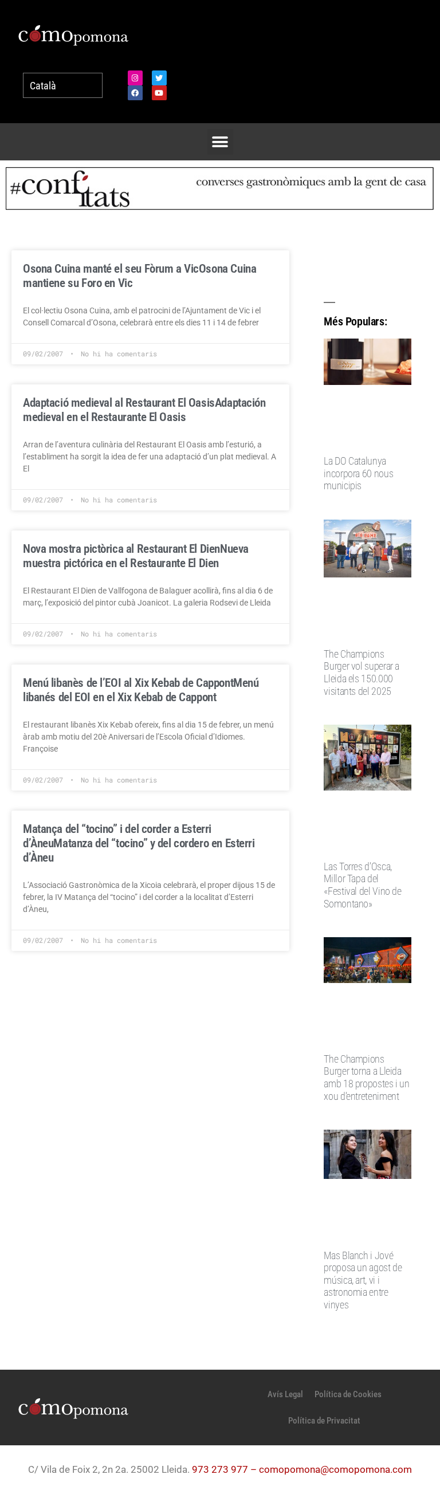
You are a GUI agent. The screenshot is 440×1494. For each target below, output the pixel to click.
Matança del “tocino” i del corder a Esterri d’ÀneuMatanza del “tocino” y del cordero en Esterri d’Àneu (139, 843)
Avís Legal (285, 1394)
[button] (220, 142)
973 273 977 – (225, 1469)
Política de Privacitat (324, 1421)
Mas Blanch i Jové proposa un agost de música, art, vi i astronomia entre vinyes (363, 1280)
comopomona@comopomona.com (335, 1469)
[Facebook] (135, 92)
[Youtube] (159, 92)
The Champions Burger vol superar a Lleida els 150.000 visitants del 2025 (361, 672)
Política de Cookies (348, 1394)
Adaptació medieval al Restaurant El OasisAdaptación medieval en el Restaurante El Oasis (144, 410)
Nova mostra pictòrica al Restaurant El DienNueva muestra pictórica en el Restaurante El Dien (136, 556)
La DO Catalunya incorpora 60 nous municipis (358, 473)
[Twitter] (159, 77)
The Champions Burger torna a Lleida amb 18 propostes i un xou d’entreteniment (366, 1077)
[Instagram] (135, 77)
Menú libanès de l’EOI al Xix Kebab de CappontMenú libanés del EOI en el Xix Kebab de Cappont (140, 690)
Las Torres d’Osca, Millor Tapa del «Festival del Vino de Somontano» (362, 885)
